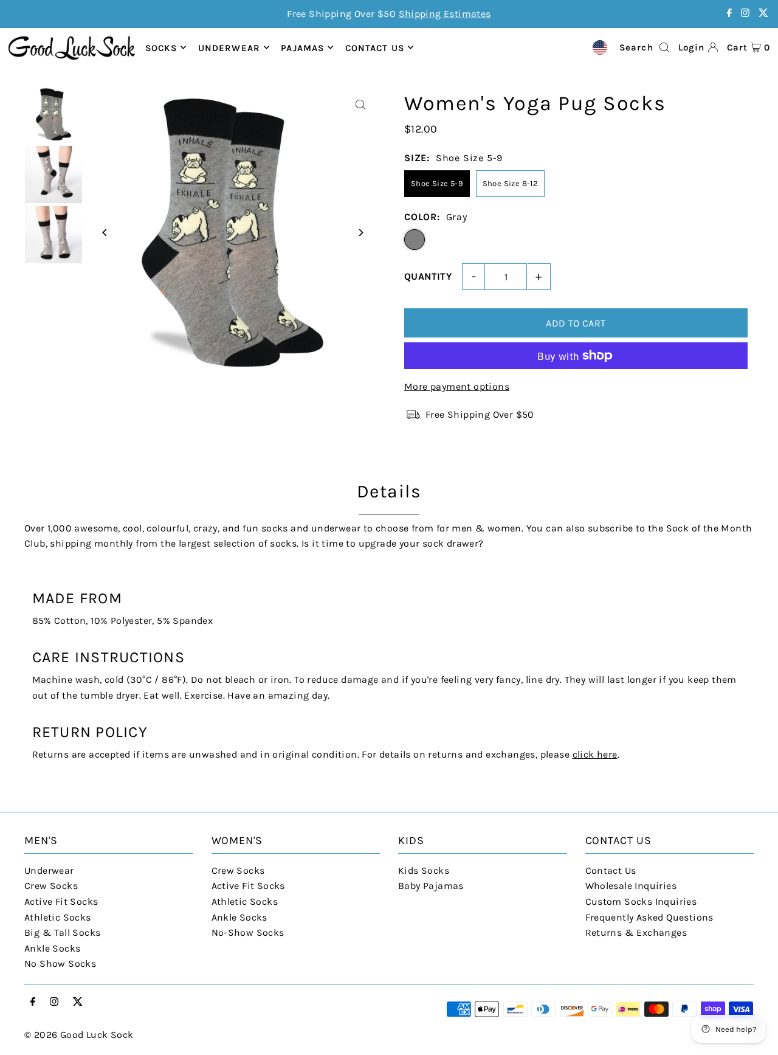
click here (595, 754)
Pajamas (302, 47)
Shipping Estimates (445, 13)
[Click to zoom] (360, 105)
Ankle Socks (52, 948)
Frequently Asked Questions (649, 917)
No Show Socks (60, 963)
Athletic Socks (57, 917)
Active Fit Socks (61, 901)
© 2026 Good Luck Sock (78, 1034)
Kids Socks (423, 870)
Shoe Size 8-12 (511, 183)
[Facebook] (729, 13)
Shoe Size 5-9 (437, 183)
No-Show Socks (248, 932)
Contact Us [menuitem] (374, 47)
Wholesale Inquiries (631, 885)
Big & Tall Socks (62, 932)
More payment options (456, 386)
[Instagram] (745, 13)
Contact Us (610, 870)
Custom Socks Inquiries (641, 901)
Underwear (229, 47)
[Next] (360, 232)
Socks (161, 47)
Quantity (428, 276)
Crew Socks (51, 885)
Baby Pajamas (431, 885)
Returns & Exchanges (636, 932)
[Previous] (105, 232)
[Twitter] (763, 13)
